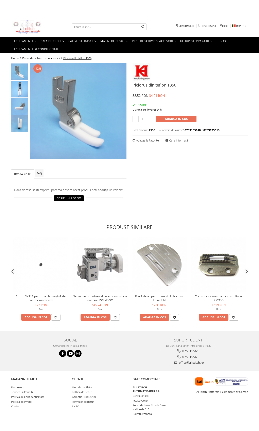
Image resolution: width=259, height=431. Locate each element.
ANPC (75, 406)
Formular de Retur (83, 402)
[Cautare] (143, 26)
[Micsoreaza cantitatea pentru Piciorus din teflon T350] (136, 119)
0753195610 (191, 351)
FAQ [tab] (39, 173)
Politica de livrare (21, 402)
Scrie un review (69, 198)
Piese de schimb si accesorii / (42, 58)
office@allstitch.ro (191, 362)
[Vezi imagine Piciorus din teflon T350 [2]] (19, 106)
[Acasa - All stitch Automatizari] (31, 27)
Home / (16, 58)
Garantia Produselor (84, 397)
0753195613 (191, 357)
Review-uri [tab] (22, 174)
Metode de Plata (82, 387)
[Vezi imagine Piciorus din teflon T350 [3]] (19, 123)
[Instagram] (78, 353)
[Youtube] (70, 353)
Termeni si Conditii (22, 392)
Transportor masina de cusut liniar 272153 (218, 298)
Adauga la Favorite (147, 140)
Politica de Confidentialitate (27, 397)
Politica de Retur (81, 392)
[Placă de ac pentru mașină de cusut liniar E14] (159, 264)
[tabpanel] (78, 111)
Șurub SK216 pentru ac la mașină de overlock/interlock (41, 298)
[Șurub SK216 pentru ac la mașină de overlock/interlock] (40, 264)
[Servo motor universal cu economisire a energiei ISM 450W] (100, 264)
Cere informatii (178, 140)
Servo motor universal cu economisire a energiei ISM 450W (100, 298)
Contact (16, 406)
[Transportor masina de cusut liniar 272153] (218, 264)
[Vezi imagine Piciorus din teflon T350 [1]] (19, 89)
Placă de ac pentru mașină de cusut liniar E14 (159, 298)
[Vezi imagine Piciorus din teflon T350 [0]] (19, 71)
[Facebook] (62, 353)
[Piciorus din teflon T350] (78, 111)
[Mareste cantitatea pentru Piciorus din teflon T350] (149, 119)
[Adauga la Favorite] (56, 317)
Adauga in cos (176, 119)
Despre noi (17, 387)
